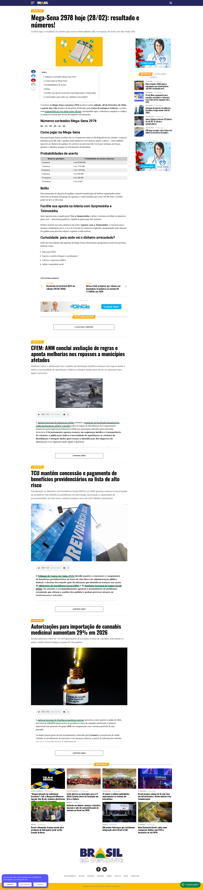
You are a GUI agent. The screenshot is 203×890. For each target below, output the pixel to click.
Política (118, 876)
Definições (10, 884)
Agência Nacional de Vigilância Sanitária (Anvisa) (61, 720)
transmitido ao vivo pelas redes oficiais (63, 111)
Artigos (82, 876)
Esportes (90, 876)
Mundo (109, 876)
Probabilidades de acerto (55, 85)
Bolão (47, 89)
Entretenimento (70, 876)
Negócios (100, 876)
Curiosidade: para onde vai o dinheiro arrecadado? (66, 97)
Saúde (126, 876)
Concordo (40, 884)
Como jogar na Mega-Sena (56, 81)
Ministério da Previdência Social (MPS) (58, 585)
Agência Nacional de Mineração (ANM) (56, 422)
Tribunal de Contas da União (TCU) (56, 576)
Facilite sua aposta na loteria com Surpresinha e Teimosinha (70, 93)
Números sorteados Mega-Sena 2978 (60, 77)
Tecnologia (135, 876)
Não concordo (25, 884)
